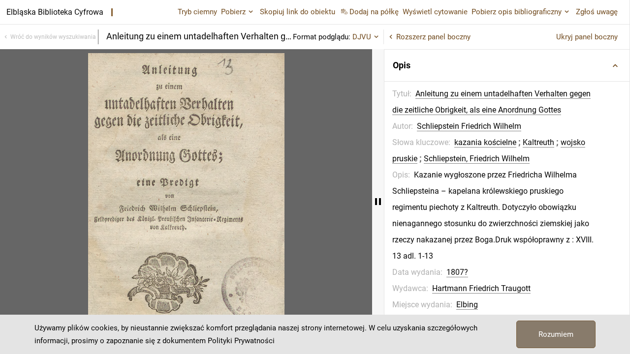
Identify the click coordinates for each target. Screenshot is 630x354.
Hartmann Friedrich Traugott (481, 288)
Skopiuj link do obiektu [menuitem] (297, 11)
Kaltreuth (538, 142)
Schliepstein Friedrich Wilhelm (469, 126)
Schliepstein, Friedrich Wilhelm (477, 158)
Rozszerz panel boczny (433, 36)
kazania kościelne (485, 142)
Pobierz (233, 11)
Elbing (467, 304)
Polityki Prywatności (241, 340)
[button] (507, 65)
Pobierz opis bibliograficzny (517, 11)
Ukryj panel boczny (587, 36)
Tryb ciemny (197, 11)
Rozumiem (555, 334)
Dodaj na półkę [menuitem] (374, 11)
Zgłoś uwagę (597, 11)
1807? (457, 272)
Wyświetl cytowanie (435, 11)
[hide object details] (378, 201)
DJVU (361, 36)
